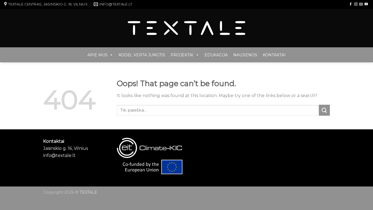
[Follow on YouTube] (366, 4)
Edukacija (216, 54)
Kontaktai (274, 54)
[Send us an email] (361, 4)
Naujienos (245, 54)
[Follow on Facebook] (350, 4)
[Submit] (324, 110)
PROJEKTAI (182, 54)
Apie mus (97, 54)
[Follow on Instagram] (355, 4)
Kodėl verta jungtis (142, 54)
